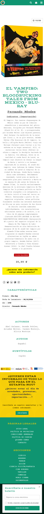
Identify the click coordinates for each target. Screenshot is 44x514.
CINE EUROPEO (22, 469)
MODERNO (22, 458)
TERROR (22, 461)
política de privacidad (32, 503)
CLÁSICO (22, 456)
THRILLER (22, 472)
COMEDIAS (22, 475)
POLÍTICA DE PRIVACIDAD (22, 432)
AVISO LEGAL (22, 429)
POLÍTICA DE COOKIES (22, 437)
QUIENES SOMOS (22, 440)
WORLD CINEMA (22, 478)
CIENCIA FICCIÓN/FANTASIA (22, 467)
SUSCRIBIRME (22, 508)
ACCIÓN (22, 464)
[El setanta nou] (2, 3)
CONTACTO (22, 443)
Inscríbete (22, 413)
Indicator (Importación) (21, 117)
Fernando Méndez (22, 112)
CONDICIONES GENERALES (22, 434)
